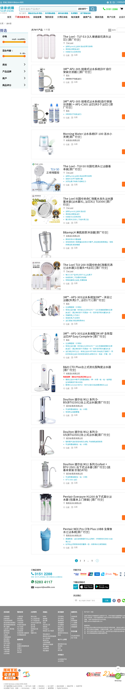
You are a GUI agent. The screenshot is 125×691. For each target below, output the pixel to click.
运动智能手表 (62, 659)
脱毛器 (60, 650)
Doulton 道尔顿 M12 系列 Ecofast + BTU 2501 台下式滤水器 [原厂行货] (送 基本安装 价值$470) (86, 467)
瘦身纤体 (46, 640)
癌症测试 (7, 639)
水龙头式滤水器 (36, 622)
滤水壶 (33, 625)
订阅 (106, 600)
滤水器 (8, 23)
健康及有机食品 (63, 633)
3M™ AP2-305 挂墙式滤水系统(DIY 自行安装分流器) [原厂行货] (87, 70)
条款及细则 (60, 686)
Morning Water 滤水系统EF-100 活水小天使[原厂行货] (87, 135)
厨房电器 (61, 620)
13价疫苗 (20, 622)
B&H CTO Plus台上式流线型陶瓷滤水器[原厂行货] (87, 368)
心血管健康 (46, 642)
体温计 (19, 648)
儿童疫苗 (20, 616)
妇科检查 (7, 618)
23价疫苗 (20, 620)
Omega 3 (46, 629)
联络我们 (41, 686)
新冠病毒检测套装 (9, 625)
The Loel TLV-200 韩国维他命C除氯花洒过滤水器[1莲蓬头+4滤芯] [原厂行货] (88, 266)
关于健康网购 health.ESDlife (13, 686)
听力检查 (7, 647)
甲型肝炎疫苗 (21, 625)
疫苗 (72, 618)
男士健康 (7, 627)
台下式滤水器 (35, 620)
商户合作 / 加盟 (30, 686)
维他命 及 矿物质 (48, 631)
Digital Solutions (62, 688)
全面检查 (7, 616)
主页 (1, 23)
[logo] (7, 13)
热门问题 (74, 638)
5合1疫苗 (20, 627)
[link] (46, 47)
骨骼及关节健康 (48, 644)
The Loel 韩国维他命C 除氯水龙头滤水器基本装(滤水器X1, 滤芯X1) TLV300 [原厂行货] (88, 201)
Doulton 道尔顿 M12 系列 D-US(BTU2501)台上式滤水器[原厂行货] (86, 433)
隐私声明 (70, 686)
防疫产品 (61, 627)
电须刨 (60, 646)
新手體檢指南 (85, 13)
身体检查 (74, 616)
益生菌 (45, 620)
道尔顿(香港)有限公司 (74, 405)
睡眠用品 (61, 629)
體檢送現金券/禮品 (35, 13)
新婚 (16, 688)
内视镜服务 (7, 637)
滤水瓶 (33, 627)
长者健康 (61, 625)
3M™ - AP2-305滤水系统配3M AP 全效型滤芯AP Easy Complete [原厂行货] (87, 334)
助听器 (19, 652)
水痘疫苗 (20, 631)
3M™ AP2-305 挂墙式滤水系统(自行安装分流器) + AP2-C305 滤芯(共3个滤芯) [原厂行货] (88, 104)
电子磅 (19, 650)
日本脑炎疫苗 (21, 635)
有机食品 (74, 625)
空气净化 (61, 618)
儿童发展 (7, 651)
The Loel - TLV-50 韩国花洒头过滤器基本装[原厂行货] (87, 167)
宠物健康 (61, 622)
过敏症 (6, 635)
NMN (44, 616)
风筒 (59, 648)
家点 (67, 75)
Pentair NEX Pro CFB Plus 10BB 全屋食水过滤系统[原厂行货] (87, 530)
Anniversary (25, 688)
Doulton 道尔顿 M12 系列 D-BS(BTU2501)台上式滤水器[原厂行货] (86, 400)
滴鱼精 (45, 627)
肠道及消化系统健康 (49, 636)
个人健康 (74, 622)
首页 (9, 17)
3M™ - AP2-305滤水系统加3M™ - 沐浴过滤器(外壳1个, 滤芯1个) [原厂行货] (87, 298)
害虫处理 (61, 631)
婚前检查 (7, 631)
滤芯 (32, 631)
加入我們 (50, 686)
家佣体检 (7, 641)
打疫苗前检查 (8, 620)
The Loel (69, 43)
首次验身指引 (75, 636)
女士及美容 (46, 638)
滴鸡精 (45, 618)
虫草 (44, 622)
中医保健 (7, 649)
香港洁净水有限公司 (73, 503)
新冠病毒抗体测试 (9, 622)
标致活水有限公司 (73, 140)
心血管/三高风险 (9, 629)
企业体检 (7, 653)
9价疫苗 (19, 618)
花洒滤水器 (34, 629)
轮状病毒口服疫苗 (23, 633)
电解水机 (34, 633)
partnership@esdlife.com (95, 621)
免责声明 (79, 686)
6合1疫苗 (20, 629)
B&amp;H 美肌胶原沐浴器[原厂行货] (85, 232)
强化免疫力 (46, 634)
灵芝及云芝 (46, 625)
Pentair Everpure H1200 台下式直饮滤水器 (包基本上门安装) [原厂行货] (87, 497)
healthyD (42, 688)
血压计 (19, 644)
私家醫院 (74, 13)
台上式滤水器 (35, 618)
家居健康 (74, 620)
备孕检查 (7, 633)
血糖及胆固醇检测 (23, 646)
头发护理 (46, 648)
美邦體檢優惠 (50, 13)
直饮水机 (34, 616)
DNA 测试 (7, 643)
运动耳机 (61, 661)
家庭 (34, 688)
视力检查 (7, 645)
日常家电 (61, 616)
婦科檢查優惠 (63, 13)
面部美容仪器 (62, 644)
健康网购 (51, 688)
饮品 (59, 635)
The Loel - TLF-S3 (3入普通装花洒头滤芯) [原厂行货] (87, 37)
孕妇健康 (46, 650)
